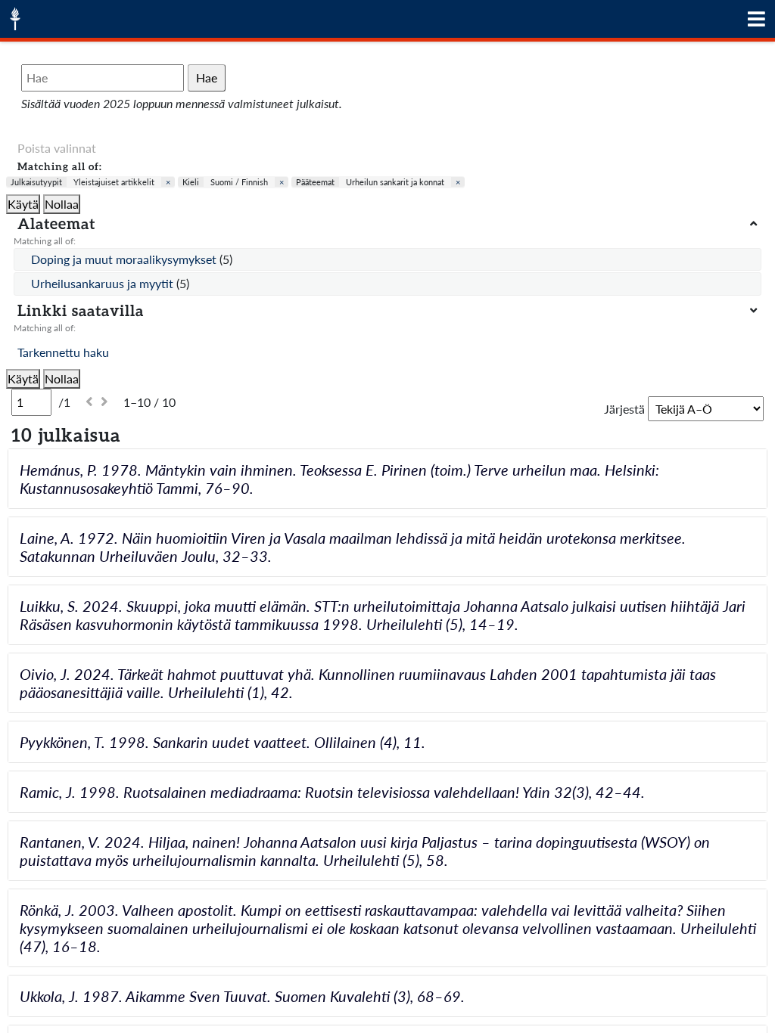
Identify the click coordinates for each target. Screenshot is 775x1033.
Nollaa (62, 204)
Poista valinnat (56, 148)
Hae (206, 77)
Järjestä (624, 409)
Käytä (23, 204)
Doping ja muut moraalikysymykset (125, 259)
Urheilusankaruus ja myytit (103, 283)
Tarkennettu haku (63, 352)
